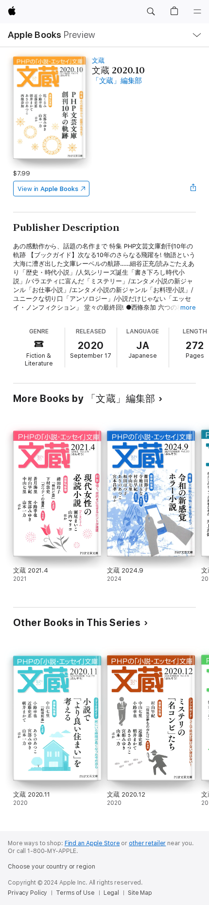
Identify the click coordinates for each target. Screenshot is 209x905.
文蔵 (98, 60)
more (188, 307)
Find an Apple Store (92, 843)
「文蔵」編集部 (117, 80)
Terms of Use (75, 892)
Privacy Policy (27, 892)
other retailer (147, 843)
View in (47, 188)
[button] (150, 11)
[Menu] (197, 11)
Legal (111, 892)
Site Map (140, 892)
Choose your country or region (51, 866)
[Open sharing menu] (193, 188)
